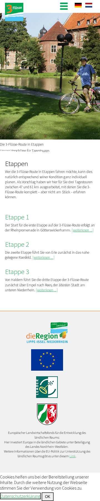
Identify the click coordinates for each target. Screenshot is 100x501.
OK (47, 497)
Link (72, 456)
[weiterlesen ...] (83, 230)
